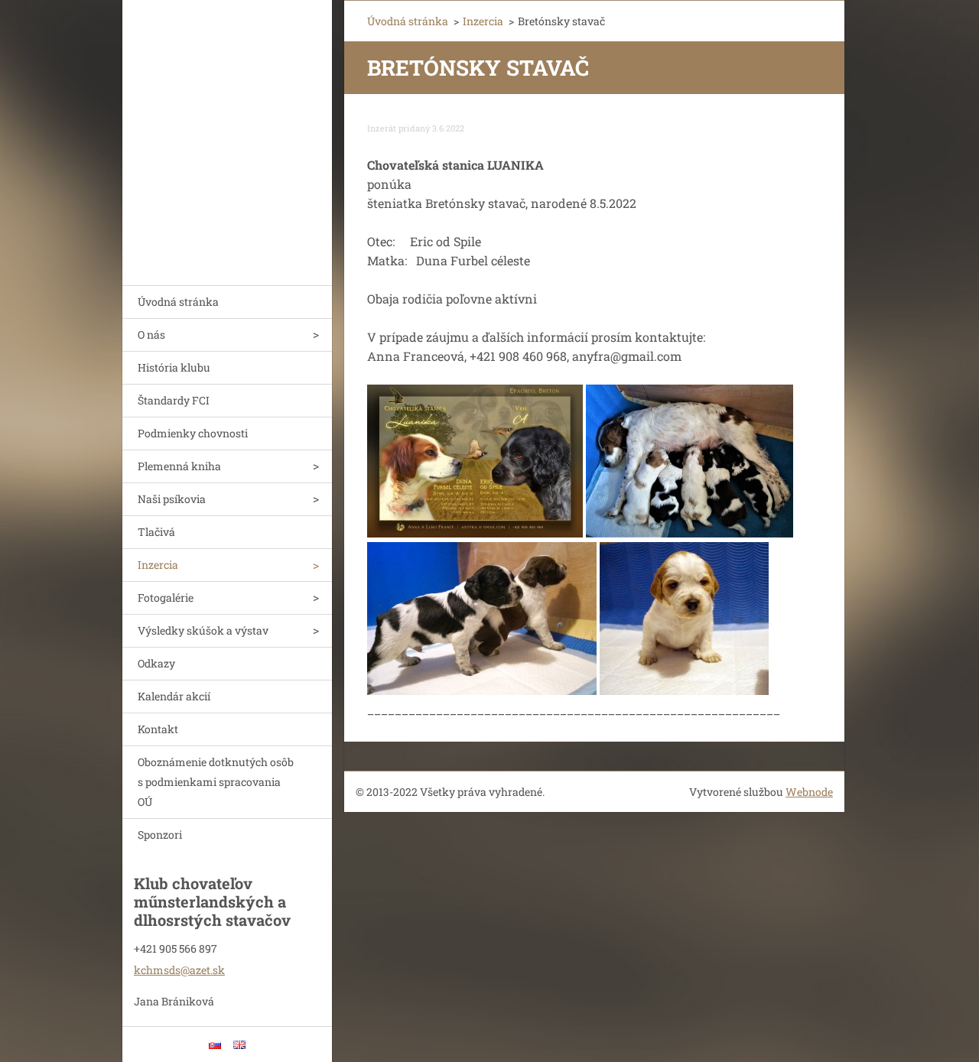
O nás (151, 334)
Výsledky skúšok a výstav (203, 630)
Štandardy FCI (174, 400)
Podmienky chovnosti (193, 433)
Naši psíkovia (172, 499)
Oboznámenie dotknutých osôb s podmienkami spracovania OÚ (216, 782)
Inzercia (158, 564)
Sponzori (160, 834)
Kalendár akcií (174, 696)
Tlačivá (156, 532)
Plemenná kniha (179, 466)
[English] (239, 1044)
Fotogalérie (166, 597)
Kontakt (158, 729)
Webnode (809, 791)
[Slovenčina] (215, 1044)
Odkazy (156, 663)
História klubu (174, 367)
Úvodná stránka (178, 301)
